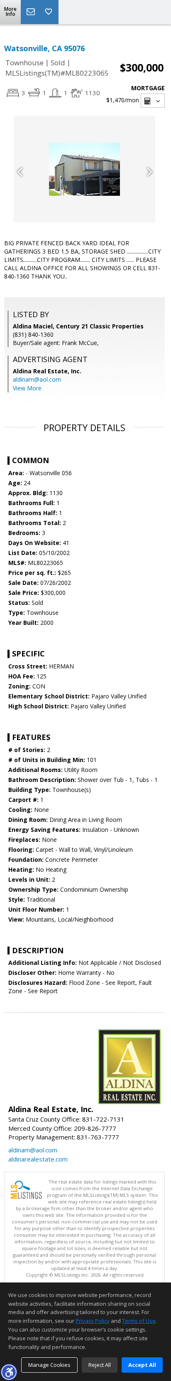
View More (27, 388)
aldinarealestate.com (38, 1159)
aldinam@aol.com (37, 379)
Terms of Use (139, 1320)
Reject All (99, 1365)
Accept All (142, 1365)
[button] (8, 1371)
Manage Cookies (49, 1365)
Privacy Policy (93, 1320)
